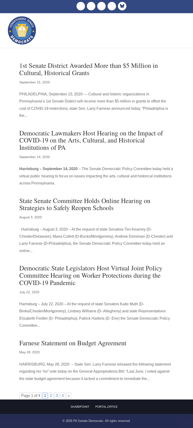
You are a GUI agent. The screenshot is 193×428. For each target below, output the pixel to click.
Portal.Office (106, 406)
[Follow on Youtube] (112, 6)
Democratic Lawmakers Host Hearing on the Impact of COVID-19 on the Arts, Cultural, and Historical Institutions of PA (91, 140)
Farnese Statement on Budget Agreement (72, 342)
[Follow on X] (91, 6)
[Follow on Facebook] (80, 6)
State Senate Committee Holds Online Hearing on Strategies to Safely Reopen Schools (84, 204)
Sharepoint (80, 406)
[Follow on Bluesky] (122, 6)
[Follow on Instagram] (101, 6)
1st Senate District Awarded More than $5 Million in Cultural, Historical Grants (88, 69)
